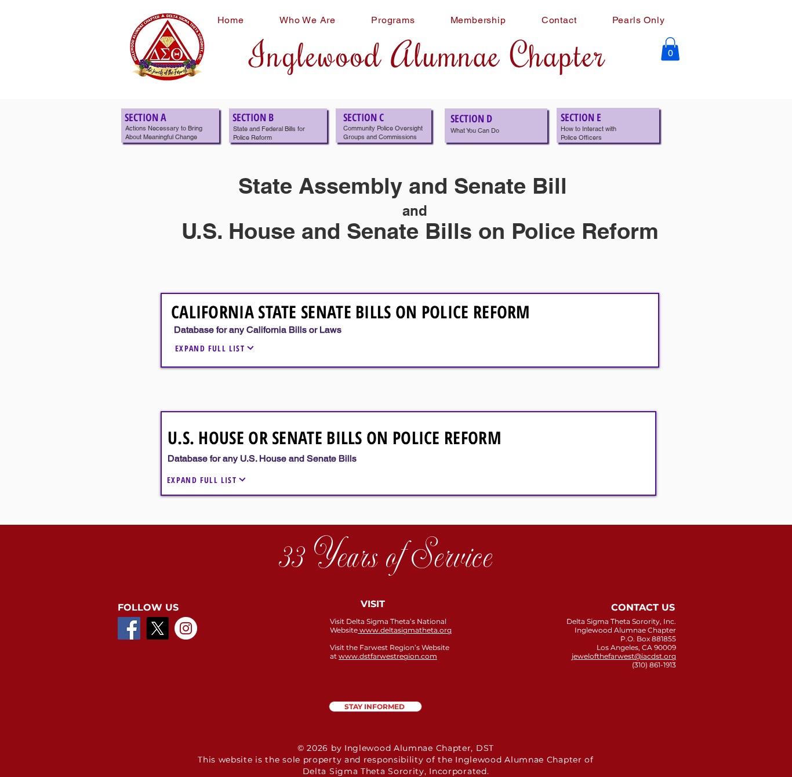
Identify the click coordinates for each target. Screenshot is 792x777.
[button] (670, 49)
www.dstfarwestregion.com (388, 656)
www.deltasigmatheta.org (405, 630)
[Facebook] (129, 628)
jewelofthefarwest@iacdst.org (624, 656)
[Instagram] (186, 628)
